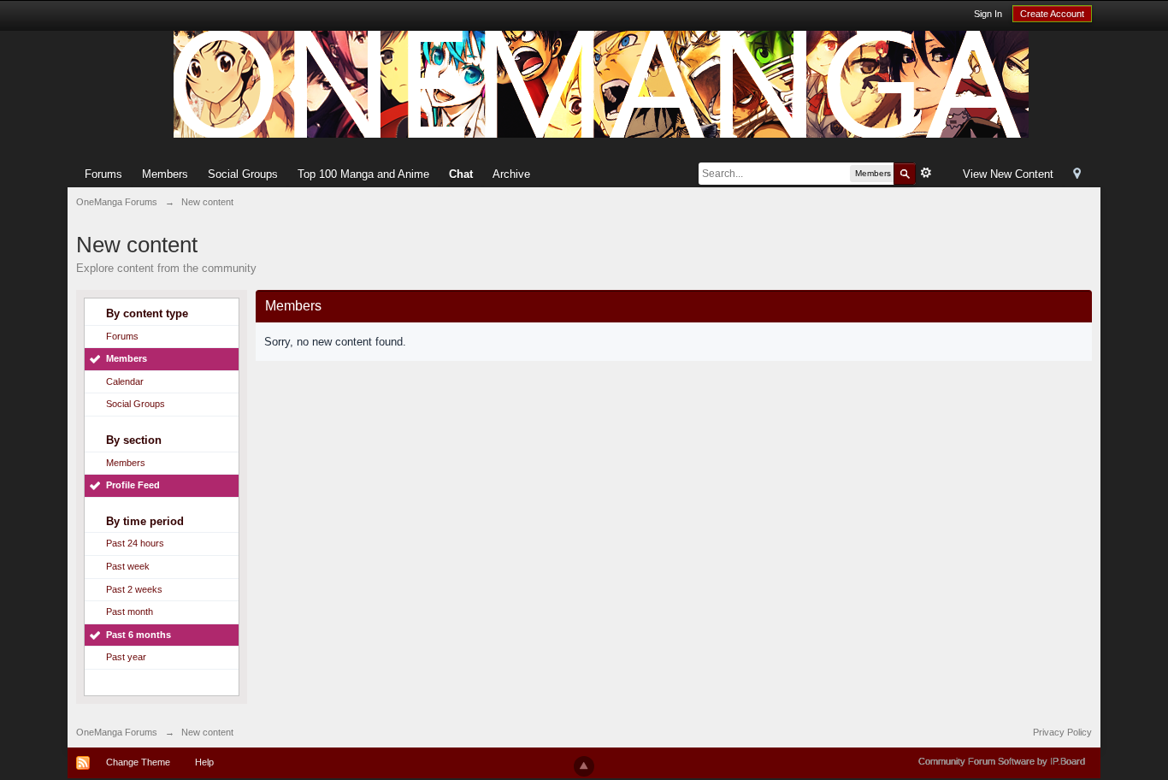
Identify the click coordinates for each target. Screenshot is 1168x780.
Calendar (125, 381)
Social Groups (243, 174)
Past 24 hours (135, 543)
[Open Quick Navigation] (1077, 174)
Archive (511, 174)
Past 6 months (138, 634)
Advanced (926, 173)
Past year (126, 657)
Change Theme (138, 762)
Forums (103, 174)
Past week (128, 566)
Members (165, 174)
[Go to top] (584, 766)
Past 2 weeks (134, 589)
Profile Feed (133, 485)
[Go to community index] (601, 83)
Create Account (1052, 14)
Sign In (988, 14)
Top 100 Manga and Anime (363, 174)
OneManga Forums (116, 732)
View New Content (1008, 174)
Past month (129, 611)
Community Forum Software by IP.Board (1001, 761)
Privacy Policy (1062, 732)
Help (204, 762)
